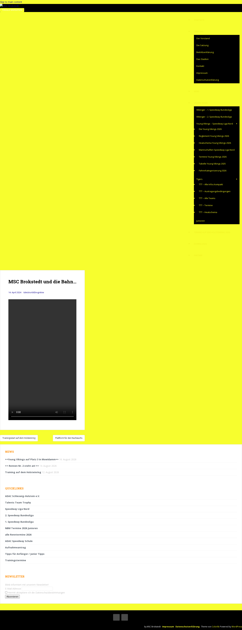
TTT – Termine (206, 205)
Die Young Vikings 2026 (210, 129)
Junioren (200, 220)
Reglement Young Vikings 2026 (214, 135)
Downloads (200, 243)
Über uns (198, 31)
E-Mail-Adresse (13, 588)
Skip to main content (11, 1)
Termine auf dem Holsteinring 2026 (212, 232)
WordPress (237, 626)
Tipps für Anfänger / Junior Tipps (24, 553)
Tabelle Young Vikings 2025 (212, 163)
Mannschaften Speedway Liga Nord (217, 149)
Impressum (202, 72)
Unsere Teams (201, 103)
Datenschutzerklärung (207, 79)
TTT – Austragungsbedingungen (214, 191)
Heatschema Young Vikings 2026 (215, 142)
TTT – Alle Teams (207, 198)
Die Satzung (202, 45)
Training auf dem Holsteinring (23, 472)
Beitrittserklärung (205, 52)
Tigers (199, 179)
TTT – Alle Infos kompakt (211, 184)
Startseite (199, 20)
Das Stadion (202, 59)
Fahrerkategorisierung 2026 (212, 170)
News (196, 91)
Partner (198, 255)
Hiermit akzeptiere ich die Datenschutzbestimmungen (36, 592)
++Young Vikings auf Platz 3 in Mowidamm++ (32, 459)
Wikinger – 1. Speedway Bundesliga (214, 109)
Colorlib (215, 626)
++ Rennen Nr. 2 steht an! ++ (22, 465)
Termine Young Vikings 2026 (213, 156)
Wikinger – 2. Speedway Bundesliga (214, 116)
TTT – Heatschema (208, 212)
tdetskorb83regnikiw (34, 292)
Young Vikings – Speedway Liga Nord (214, 123)
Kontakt (200, 66)
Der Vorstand (203, 38)
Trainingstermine (15, 560)
